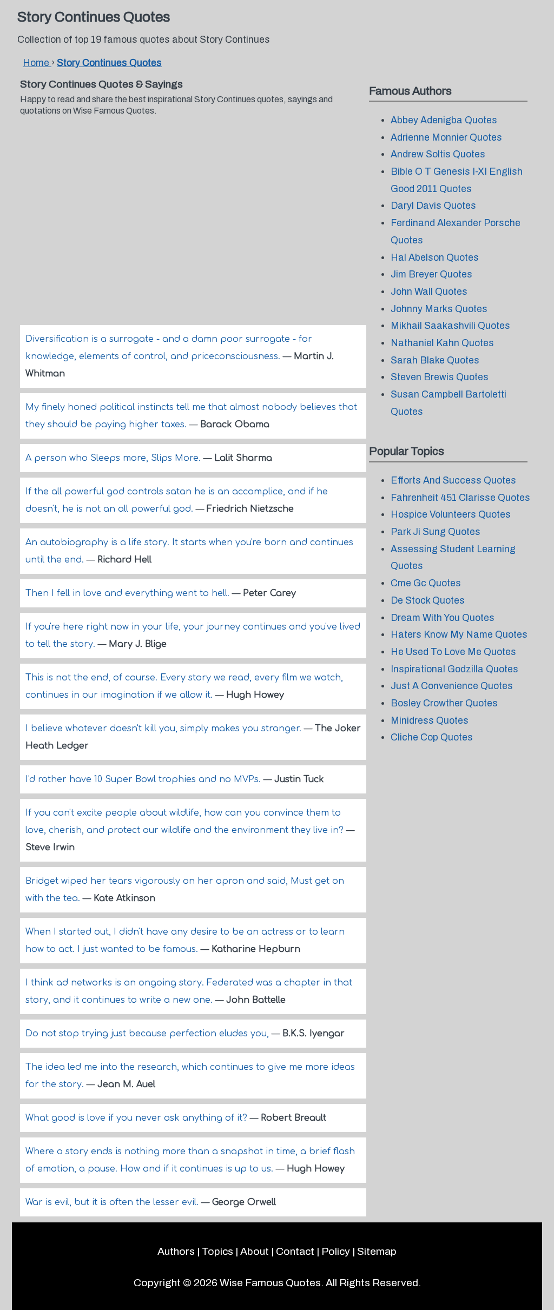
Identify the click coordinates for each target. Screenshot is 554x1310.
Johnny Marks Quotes (439, 309)
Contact (295, 1251)
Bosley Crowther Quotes (444, 703)
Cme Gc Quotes (426, 583)
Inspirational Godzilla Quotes (454, 669)
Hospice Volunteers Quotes (451, 515)
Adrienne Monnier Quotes (446, 138)
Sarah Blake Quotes (435, 360)
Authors (176, 1251)
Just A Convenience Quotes (452, 686)
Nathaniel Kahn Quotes (442, 343)
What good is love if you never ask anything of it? (137, 1118)
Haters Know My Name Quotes (459, 635)
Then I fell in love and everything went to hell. (128, 593)
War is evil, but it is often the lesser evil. (113, 1202)
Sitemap (377, 1251)
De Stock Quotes (428, 601)
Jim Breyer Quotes (431, 274)
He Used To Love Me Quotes (453, 652)
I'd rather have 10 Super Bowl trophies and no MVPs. (144, 779)
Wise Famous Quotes (270, 1282)
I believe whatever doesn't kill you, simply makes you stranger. (164, 728)
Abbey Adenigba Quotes (444, 120)
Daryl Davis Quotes (433, 206)
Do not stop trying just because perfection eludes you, (148, 1033)
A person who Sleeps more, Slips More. (114, 458)
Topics (217, 1251)
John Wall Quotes (429, 292)
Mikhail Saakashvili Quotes (450, 326)
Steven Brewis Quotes (440, 377)
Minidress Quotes (430, 721)
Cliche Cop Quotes (432, 737)
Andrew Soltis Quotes (438, 154)
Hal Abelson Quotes (435, 258)
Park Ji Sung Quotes (435, 532)
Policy (335, 1251)
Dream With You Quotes (442, 618)
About (254, 1251)
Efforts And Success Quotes (453, 480)
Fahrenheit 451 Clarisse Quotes (460, 498)
